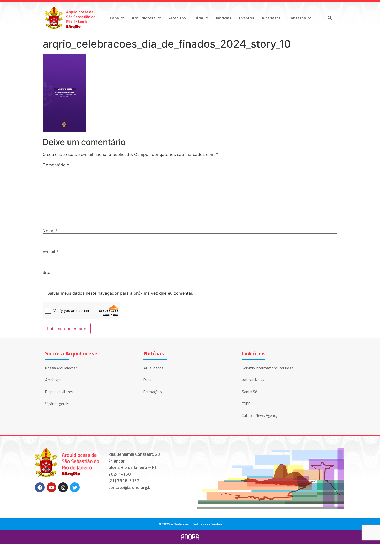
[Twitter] (75, 487)
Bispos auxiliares (59, 392)
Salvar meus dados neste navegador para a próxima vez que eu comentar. (120, 293)
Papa (114, 18)
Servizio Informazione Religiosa (267, 368)
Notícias (223, 18)
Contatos (297, 18)
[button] (329, 18)
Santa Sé (249, 392)
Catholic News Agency (259, 416)
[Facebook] (40, 487)
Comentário (56, 165)
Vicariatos (271, 18)
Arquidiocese (143, 18)
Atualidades (153, 368)
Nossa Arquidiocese (61, 368)
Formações (152, 392)
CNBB (246, 404)
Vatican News (253, 380)
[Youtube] (51, 487)
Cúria (198, 18)
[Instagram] (63, 487)
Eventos (246, 18)
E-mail (50, 251)
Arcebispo (177, 18)
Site (46, 272)
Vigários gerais (57, 404)
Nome (50, 231)
